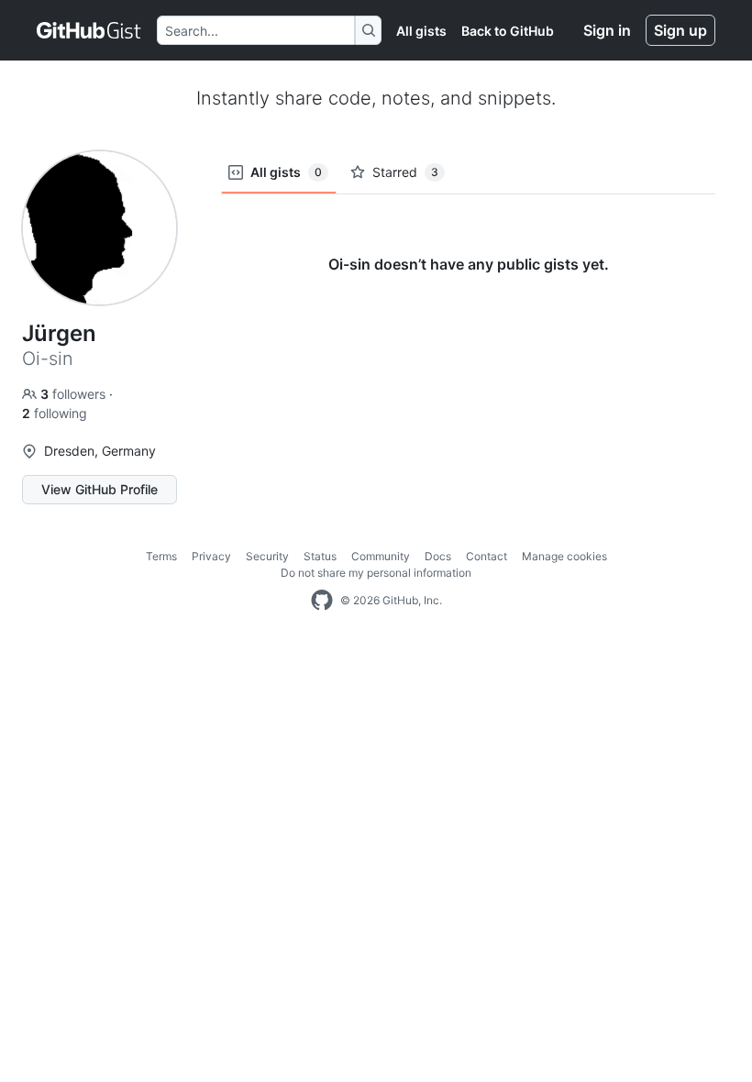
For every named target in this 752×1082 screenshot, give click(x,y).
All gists (421, 31)
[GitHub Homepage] (322, 601)
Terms (161, 556)
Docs (438, 556)
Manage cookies (564, 556)
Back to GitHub (507, 31)
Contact (486, 556)
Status (320, 556)
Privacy (211, 556)
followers (74, 394)
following (54, 413)
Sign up (680, 30)
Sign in (607, 30)
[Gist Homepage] (89, 30)
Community (380, 556)
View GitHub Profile (99, 489)
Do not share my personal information (376, 573)
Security (267, 556)
